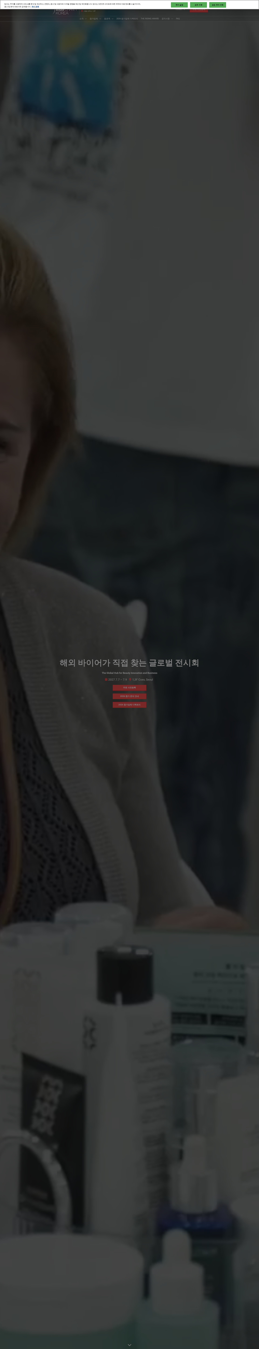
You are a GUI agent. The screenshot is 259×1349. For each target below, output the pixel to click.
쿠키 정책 (35, 7)
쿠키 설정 (179, 5)
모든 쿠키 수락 (217, 5)
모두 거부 (198, 5)
